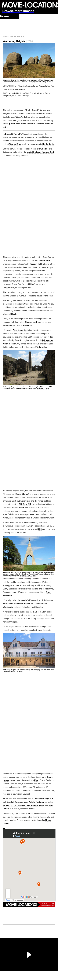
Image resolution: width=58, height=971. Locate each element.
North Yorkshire (19, 86)
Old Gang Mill (25, 504)
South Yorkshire (32, 86)
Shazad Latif (31, 322)
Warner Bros (15, 144)
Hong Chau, (7, 96)
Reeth (14, 314)
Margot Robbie (37, 264)
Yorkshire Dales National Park (40, 152)
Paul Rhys (25, 96)
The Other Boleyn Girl (43, 799)
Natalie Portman (36, 802)
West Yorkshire (44, 86)
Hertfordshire (48, 144)
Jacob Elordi (44, 261)
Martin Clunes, (45, 93)
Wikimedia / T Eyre (43, 388)
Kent (52, 86)
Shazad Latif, (34, 93)
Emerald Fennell (19, 89)
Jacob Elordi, (25, 93)
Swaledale (43, 149)
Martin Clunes (21, 494)
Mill (40, 529)
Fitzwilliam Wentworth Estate (16, 604)
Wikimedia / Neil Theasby (28, 575)
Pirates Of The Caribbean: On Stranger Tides (23, 805)
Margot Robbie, (14, 93)
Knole (5, 799)
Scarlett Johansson (16, 802)
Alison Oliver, (16, 96)
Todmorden (41, 347)
